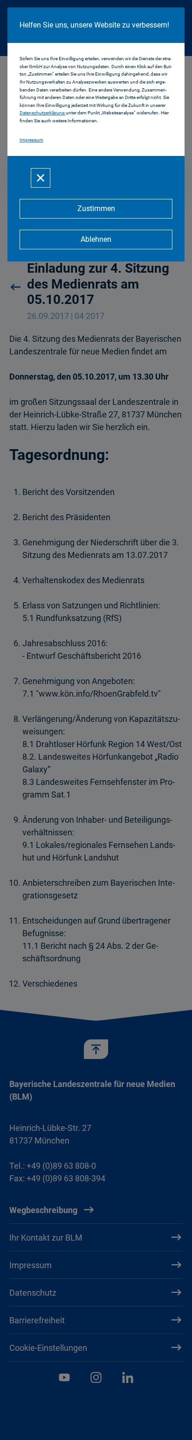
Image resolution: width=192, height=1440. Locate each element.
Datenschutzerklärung (43, 113)
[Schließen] (40, 178)
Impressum (31, 140)
